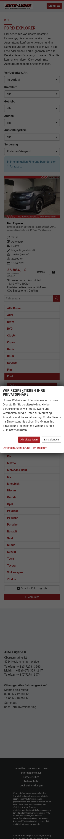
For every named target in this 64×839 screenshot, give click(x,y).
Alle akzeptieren (29, 439)
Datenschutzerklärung (16, 448)
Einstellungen (51, 439)
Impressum (40, 448)
